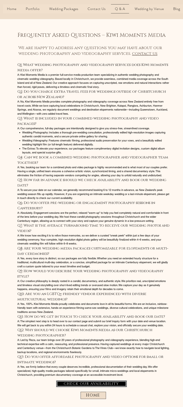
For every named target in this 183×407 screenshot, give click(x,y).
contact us (144, 53)
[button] (33, 8)
